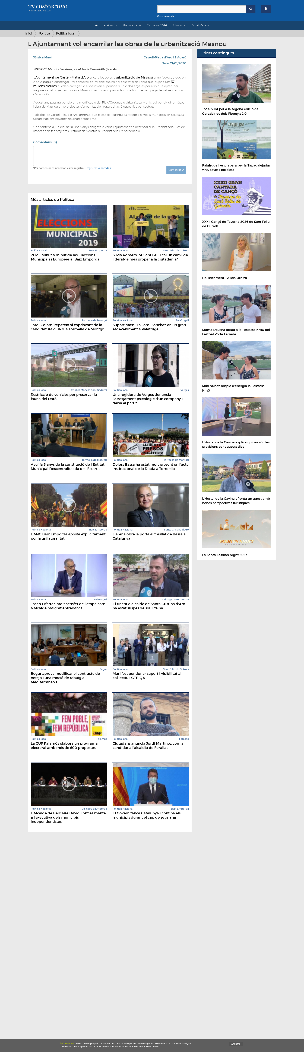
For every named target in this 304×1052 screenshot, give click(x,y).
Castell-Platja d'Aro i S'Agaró (165, 57)
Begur (103, 669)
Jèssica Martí (42, 57)
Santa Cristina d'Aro (176, 529)
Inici (28, 33)
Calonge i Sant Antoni (175, 599)
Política (44, 33)
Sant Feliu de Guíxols (176, 250)
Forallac (184, 738)
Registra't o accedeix (99, 168)
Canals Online (200, 25)
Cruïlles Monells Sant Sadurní (89, 390)
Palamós (101, 738)
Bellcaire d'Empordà (94, 808)
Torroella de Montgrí (94, 320)
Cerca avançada (165, 16)
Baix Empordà (98, 250)
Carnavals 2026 (157, 25)
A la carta (179, 25)
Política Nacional (123, 320)
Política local (65, 33)
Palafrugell (182, 320)
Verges (184, 390)
